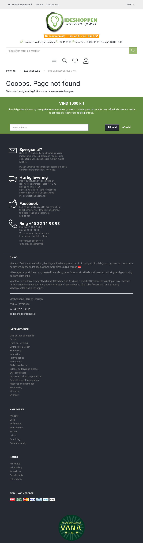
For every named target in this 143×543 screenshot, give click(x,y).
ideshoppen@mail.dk (24, 313)
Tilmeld (112, 127)
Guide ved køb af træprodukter (26, 376)
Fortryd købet (17, 357)
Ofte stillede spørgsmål (20, 4)
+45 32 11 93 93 (22, 309)
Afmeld (126, 127)
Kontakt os (52, 4)
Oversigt (14, 394)
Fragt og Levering (19, 343)
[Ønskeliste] (75, 60)
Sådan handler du (18, 365)
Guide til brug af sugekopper (24, 380)
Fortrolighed (16, 361)
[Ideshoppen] (71, 21)
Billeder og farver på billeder (24, 368)
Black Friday (16, 387)
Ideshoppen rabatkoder (22, 383)
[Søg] (133, 50)
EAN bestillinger (18, 372)
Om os (39, 4)
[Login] (86, 60)
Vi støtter (15, 391)
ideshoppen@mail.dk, (56, 167)
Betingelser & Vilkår (20, 346)
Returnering (15, 350)
